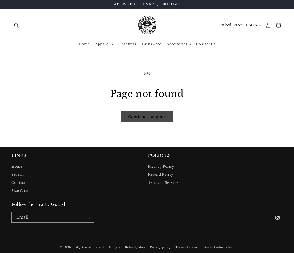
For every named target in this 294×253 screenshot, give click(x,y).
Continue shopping (147, 117)
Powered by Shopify (106, 247)
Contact (18, 183)
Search (17, 174)
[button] (16, 25)
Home (16, 166)
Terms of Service (163, 183)
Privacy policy (160, 247)
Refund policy (135, 247)
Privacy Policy (161, 166)
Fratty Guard (82, 247)
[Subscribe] (89, 217)
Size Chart (20, 191)
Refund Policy (160, 174)
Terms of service (187, 247)
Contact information (219, 247)
